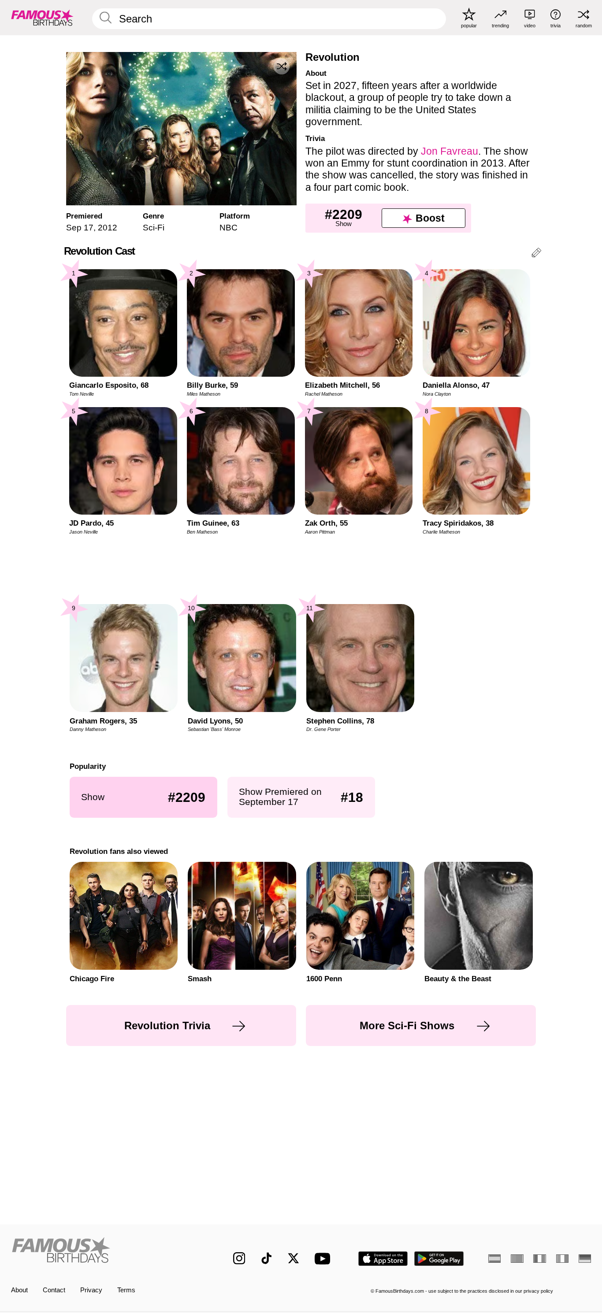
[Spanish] (494, 1258)
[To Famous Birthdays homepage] (42, 17)
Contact (54, 1290)
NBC (228, 227)
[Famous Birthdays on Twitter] (293, 1258)
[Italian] (562, 1258)
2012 (107, 227)
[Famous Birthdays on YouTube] (324, 1258)
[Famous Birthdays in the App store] (383, 1258)
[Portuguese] (517, 1258)
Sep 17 (79, 227)
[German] (585, 1258)
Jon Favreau (449, 151)
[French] (539, 1258)
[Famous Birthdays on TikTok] (266, 1258)
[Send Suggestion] (536, 254)
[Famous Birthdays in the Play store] (439, 1258)
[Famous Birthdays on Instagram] (239, 1258)
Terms (126, 1290)
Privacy (91, 1290)
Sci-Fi (153, 227)
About (19, 1290)
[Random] (282, 66)
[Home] (105, 1251)
